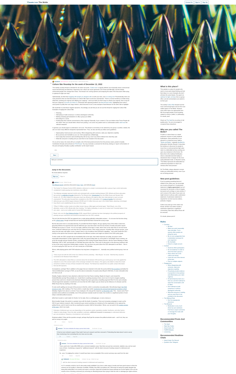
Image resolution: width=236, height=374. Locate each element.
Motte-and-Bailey (166, 142)
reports (57, 185)
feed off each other (106, 102)
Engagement (168, 263)
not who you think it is (71, 102)
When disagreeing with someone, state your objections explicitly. (174, 267)
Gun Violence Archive (72, 213)
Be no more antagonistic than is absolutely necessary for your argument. (176, 238)
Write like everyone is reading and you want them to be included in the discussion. (176, 294)
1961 (55, 150)
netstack (84, 359)
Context (63, 321)
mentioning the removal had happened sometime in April (110, 289)
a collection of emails (67, 195)
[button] (56, 81)
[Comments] (183, 2)
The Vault (169, 120)
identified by (181, 142)
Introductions (96, 195)
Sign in (62, 176)
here (78, 185)
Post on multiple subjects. (175, 261)
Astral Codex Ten (169, 328)
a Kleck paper (60, 220)
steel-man (122, 122)
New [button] (54, 155)
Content (166, 246)
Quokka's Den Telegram (171, 342)
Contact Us (189, 2)
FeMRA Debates (169, 330)
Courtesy (166, 224)
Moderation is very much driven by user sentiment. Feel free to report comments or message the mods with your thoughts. (176, 309)
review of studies (108, 199)
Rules (163, 222)
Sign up (55, 176)
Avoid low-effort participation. (176, 247)
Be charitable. (172, 242)
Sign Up (205, 2)
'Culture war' (93, 87)
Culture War (170, 104)
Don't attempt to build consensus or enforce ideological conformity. (174, 288)
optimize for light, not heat (168, 97)
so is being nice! (110, 96)
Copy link (70, 321)
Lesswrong (167, 332)
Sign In (197, 2)
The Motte (43, 2)
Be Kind (170, 226)
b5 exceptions (116, 269)
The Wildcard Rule (169, 298)
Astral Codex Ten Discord (171, 340)
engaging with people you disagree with (80, 96)
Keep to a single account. (175, 244)
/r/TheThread (78, 144)
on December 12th (107, 291)
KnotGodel (95, 328)
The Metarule (168, 304)
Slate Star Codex (169, 326)
